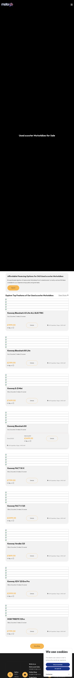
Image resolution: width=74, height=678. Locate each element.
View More (62, 295)
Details (32, 325)
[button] (71, 5)
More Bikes (37, 646)
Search (13, 288)
